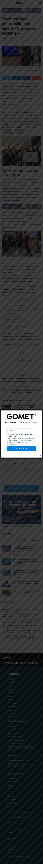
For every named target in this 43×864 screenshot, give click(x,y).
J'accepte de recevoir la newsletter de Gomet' (20, 435)
